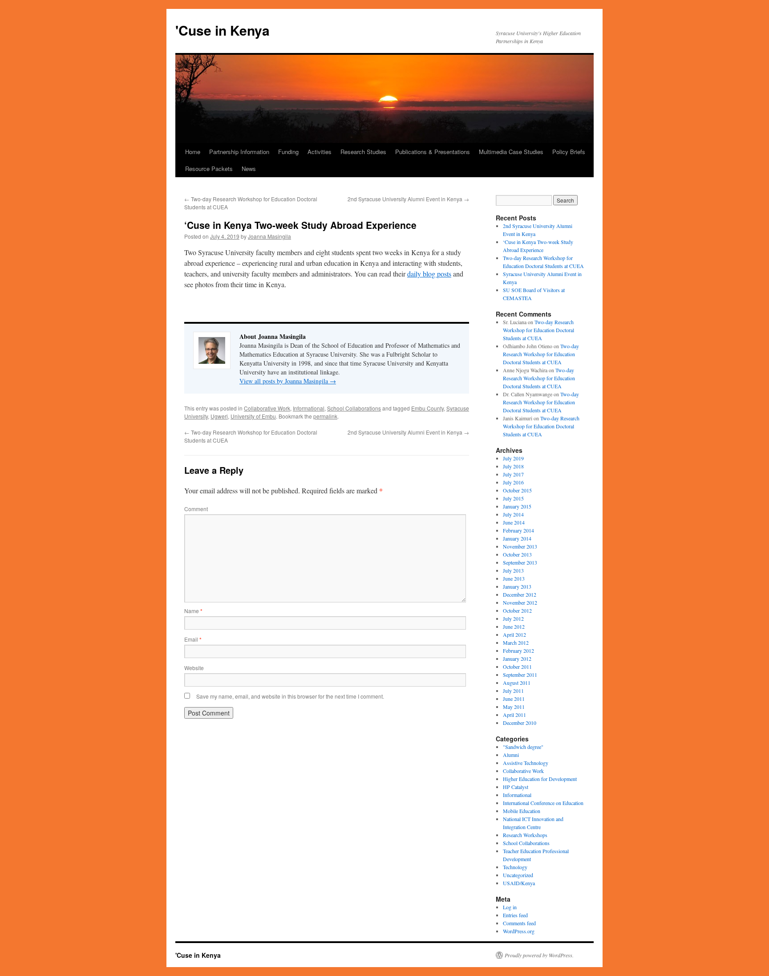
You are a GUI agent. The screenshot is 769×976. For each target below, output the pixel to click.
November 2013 (520, 546)
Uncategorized (518, 874)
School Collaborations (354, 408)
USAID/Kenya (519, 883)
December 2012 (519, 594)
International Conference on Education (543, 802)
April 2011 (514, 714)
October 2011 (517, 666)
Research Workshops (525, 834)
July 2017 (513, 474)
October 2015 (517, 490)
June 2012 (514, 626)
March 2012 (516, 642)
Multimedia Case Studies (511, 151)
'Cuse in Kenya (222, 30)
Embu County (427, 408)
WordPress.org (518, 931)
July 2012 (513, 618)
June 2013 (514, 578)
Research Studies (363, 151)
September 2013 (520, 562)
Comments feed (519, 923)
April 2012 (514, 634)
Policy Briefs (568, 151)
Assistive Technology (525, 762)
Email (193, 639)
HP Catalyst (515, 786)
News (249, 168)
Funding (288, 151)
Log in (510, 907)
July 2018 (513, 466)
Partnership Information (239, 151)
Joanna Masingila (269, 236)
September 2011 (520, 674)
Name (193, 610)
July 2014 (513, 514)
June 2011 (514, 698)
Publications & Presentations (432, 151)
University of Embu (253, 416)
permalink (325, 416)
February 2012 (518, 650)
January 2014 (517, 538)
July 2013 (513, 570)
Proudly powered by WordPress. (539, 955)
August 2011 (516, 682)
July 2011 (513, 690)
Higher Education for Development (540, 778)
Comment (196, 508)
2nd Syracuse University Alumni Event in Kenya (408, 199)
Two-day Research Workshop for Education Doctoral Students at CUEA (538, 330)
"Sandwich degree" (523, 746)
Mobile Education (521, 810)
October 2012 (517, 610)
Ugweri (219, 416)
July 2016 (513, 482)
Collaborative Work (267, 408)
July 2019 (513, 458)
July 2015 (513, 498)
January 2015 (517, 506)
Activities (320, 151)
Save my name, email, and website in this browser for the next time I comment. (290, 696)
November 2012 (520, 602)
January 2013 (517, 586)
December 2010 (519, 722)
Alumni (511, 754)
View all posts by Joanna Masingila (287, 381)
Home (192, 151)
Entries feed (515, 915)
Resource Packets (209, 168)
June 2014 (514, 522)
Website (194, 667)
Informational (308, 408)
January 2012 (517, 658)
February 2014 (518, 530)
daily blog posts (429, 273)
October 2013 (517, 554)
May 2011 (514, 706)
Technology (515, 866)
